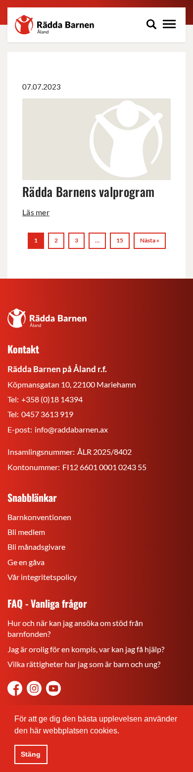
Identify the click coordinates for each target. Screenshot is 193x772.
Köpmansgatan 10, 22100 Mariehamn (71, 384)
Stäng (31, 754)
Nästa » (149, 240)
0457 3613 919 (47, 414)
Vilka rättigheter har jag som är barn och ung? (83, 664)
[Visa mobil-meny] (169, 25)
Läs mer (35, 212)
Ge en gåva (26, 562)
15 (119, 240)
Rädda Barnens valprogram (88, 191)
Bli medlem (26, 531)
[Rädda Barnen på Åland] (34, 689)
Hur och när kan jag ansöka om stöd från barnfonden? (75, 628)
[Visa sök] (151, 25)
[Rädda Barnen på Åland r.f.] (47, 318)
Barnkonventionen (39, 517)
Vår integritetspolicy (42, 576)
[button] (122, 731)
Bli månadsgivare (36, 546)
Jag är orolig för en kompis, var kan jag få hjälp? (85, 649)
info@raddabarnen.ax (71, 429)
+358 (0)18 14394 (52, 399)
